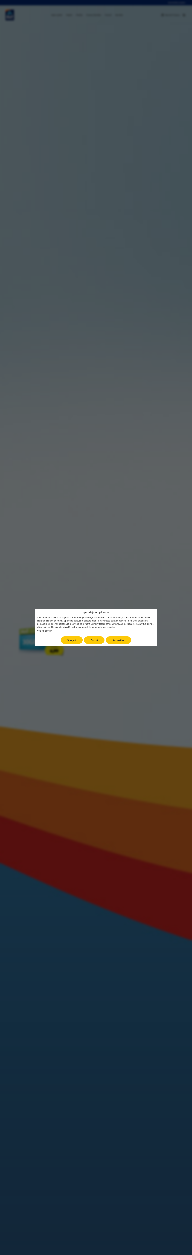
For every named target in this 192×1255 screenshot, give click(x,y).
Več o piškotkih (44, 631)
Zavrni (94, 640)
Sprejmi (71, 640)
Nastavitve (118, 640)
